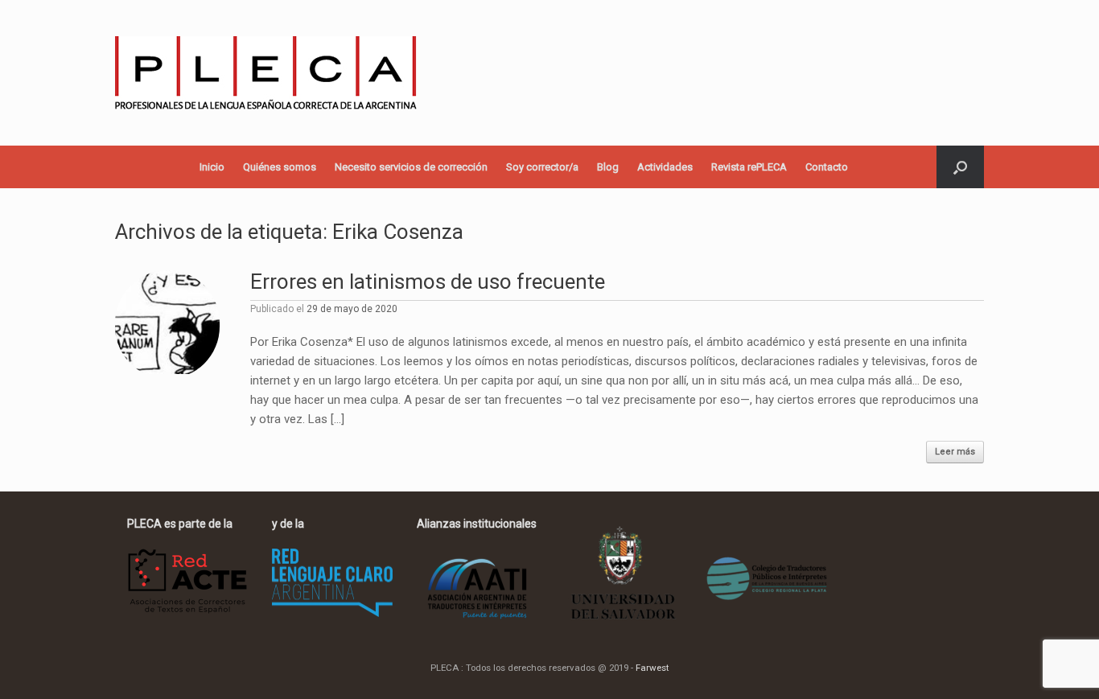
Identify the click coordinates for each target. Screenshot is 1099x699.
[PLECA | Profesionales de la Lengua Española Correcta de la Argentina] (266, 72)
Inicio (212, 167)
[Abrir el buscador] (960, 167)
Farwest (652, 667)
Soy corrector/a (542, 167)
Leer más (955, 451)
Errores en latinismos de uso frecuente (427, 281)
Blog (608, 167)
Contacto (826, 167)
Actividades (665, 167)
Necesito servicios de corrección (411, 167)
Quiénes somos (279, 167)
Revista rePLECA (749, 167)
